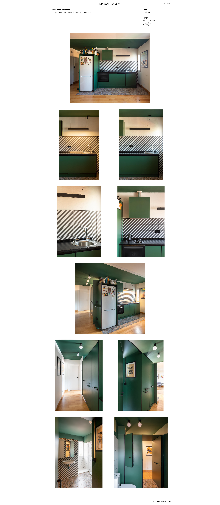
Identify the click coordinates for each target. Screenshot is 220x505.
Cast (169, 3)
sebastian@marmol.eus (162, 501)
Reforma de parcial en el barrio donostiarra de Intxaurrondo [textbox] (71, 12)
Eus (165, 3)
